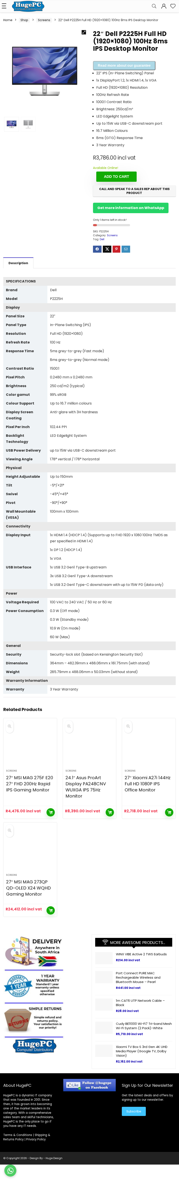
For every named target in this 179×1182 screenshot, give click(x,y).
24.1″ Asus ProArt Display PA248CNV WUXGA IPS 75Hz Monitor (85, 787)
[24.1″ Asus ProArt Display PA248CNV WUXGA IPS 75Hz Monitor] (89, 745)
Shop (24, 20)
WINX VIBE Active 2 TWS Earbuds (141, 954)
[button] (84, 32)
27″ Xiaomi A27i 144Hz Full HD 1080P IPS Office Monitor (147, 784)
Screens (44, 20)
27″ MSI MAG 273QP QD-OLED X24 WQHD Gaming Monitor (28, 888)
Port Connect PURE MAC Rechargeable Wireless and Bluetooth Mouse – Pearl (138, 977)
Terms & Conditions (17, 1135)
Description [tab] (18, 263)
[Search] (154, 6)
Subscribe (133, 1111)
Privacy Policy (36, 1139)
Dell (102, 239)
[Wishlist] (173, 6)
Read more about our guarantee (124, 65)
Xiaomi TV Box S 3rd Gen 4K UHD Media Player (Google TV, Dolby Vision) (141, 1051)
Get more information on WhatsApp (130, 207)
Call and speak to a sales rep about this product (134, 191)
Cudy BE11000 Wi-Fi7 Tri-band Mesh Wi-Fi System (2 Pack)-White (144, 1025)
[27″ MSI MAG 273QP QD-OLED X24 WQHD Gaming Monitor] (30, 850)
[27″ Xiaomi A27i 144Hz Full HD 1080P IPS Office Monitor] (149, 745)
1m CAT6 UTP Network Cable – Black (140, 1002)
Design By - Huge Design (46, 1158)
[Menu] (5, 6)
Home (7, 20)
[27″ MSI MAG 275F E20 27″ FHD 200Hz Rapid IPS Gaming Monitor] (30, 745)
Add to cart (116, 177)
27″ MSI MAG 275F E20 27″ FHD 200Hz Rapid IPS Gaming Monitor (29, 784)
